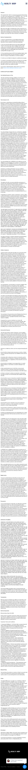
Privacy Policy (3, 766)
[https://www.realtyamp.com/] (8, 3)
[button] (26, 4)
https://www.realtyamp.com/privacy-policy (12, 67)
